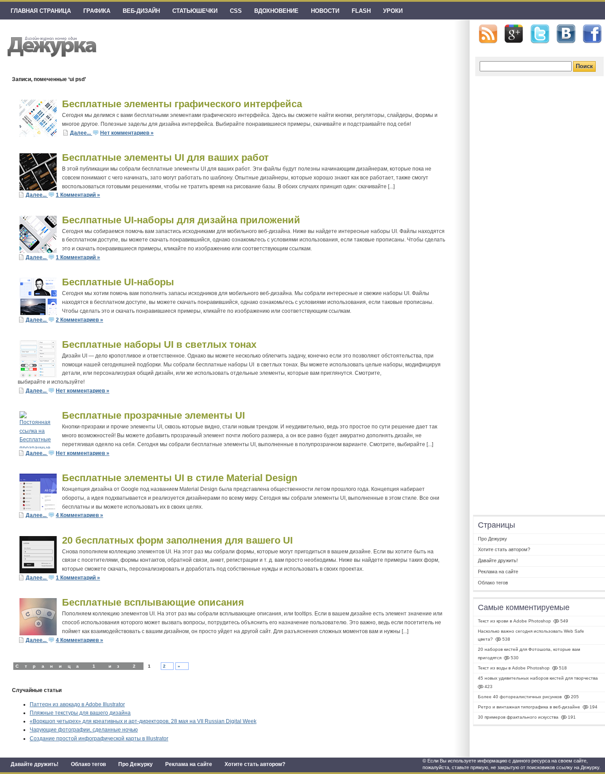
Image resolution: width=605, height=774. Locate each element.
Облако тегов (88, 764)
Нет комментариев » (127, 133)
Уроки (393, 11)
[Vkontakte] (566, 33)
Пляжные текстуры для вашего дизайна (80, 713)
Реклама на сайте (188, 764)
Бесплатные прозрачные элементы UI (153, 415)
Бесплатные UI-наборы (118, 282)
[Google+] (513, 33)
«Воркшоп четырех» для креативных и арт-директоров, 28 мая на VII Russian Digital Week (143, 721)
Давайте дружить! (34, 764)
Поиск (584, 66)
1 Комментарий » (78, 195)
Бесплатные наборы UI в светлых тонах (159, 344)
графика (96, 11)
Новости (325, 11)
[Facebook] (592, 34)
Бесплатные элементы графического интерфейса (182, 103)
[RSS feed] (488, 33)
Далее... (81, 133)
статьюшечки (194, 11)
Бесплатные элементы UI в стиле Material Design (179, 477)
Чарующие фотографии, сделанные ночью (84, 730)
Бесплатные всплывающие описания (153, 602)
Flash (361, 11)
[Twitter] (540, 34)
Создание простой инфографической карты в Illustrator (99, 738)
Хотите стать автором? (255, 764)
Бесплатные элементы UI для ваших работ (165, 157)
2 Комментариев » (79, 320)
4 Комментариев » (79, 515)
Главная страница (41, 11)
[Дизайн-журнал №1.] (50, 45)
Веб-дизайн (141, 11)
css (236, 11)
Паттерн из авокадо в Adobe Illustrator (77, 704)
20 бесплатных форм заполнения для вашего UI (177, 540)
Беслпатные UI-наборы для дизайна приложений (181, 220)
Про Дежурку (135, 764)
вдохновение (276, 11)
